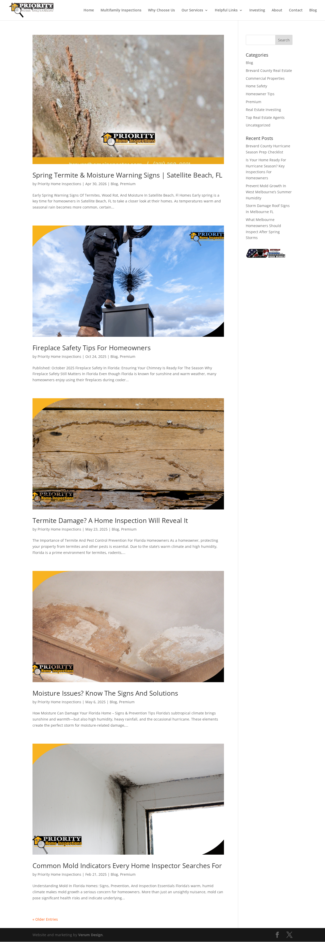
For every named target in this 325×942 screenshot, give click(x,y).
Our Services (192, 10)
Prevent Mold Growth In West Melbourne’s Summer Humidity (269, 191)
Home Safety (256, 86)
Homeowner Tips (260, 93)
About (277, 10)
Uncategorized (258, 125)
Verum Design (90, 934)
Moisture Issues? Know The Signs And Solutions (105, 693)
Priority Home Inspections (59, 183)
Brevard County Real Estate (269, 70)
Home (89, 10)
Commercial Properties (265, 78)
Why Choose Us (161, 10)
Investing (257, 10)
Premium (128, 183)
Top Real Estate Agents (265, 117)
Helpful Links (226, 10)
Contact (296, 10)
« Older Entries (45, 919)
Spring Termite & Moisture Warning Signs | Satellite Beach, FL (127, 175)
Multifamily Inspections (121, 10)
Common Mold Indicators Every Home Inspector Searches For (127, 865)
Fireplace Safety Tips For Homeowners (91, 347)
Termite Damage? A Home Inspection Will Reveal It (110, 520)
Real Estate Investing (263, 109)
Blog (313, 10)
